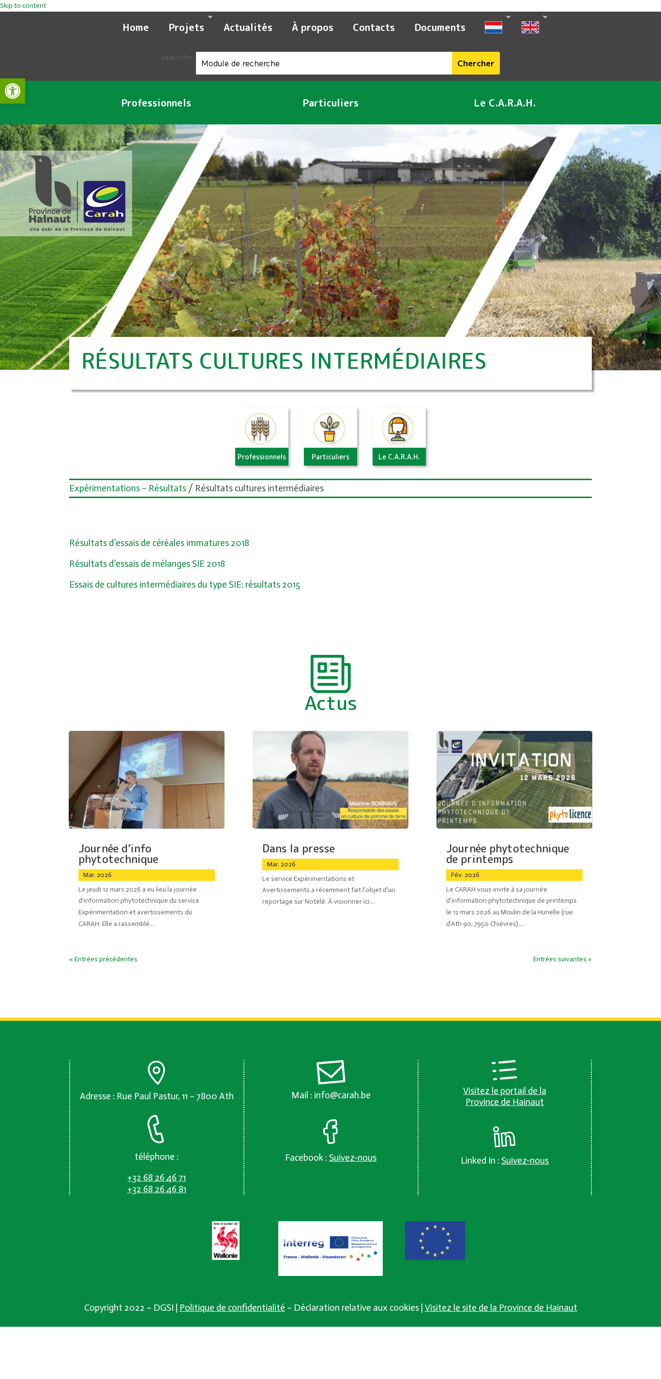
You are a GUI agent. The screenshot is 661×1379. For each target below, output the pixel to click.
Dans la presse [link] (298, 848)
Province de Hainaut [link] (505, 1101)
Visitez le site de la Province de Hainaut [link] (501, 1307)
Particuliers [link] (330, 102)
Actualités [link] (248, 27)
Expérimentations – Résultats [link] (127, 488)
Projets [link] (186, 27)
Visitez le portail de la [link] (504, 1090)
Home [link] (135, 27)
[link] (12, 91)
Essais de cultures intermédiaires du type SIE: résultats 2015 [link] (184, 584)
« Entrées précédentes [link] (103, 959)
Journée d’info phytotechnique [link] (118, 853)
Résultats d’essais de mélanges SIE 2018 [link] (147, 563)
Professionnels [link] (156, 102)
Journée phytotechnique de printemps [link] (507, 853)
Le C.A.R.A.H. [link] (505, 102)
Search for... (178, 57)
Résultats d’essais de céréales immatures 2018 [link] (159, 542)
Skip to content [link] (23, 5)
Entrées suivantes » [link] (562, 959)
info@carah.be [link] (342, 1095)
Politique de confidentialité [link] (232, 1307)
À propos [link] (312, 27)
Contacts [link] (374, 27)
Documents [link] (440, 27)
